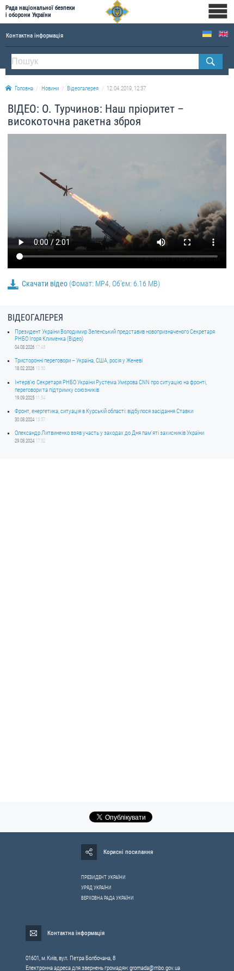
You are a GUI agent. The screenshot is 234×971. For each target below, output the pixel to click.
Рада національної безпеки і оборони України (40, 11)
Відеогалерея (82, 88)
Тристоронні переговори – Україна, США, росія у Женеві (79, 360)
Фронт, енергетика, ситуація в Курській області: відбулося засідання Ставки (104, 411)
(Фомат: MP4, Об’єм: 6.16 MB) (91, 283)
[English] (223, 34)
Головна (24, 88)
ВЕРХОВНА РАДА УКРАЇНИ (107, 898)
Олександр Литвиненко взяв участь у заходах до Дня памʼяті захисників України (109, 433)
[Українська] (207, 34)
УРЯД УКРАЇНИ (96, 887)
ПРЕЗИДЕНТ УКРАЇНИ (103, 877)
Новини (50, 88)
